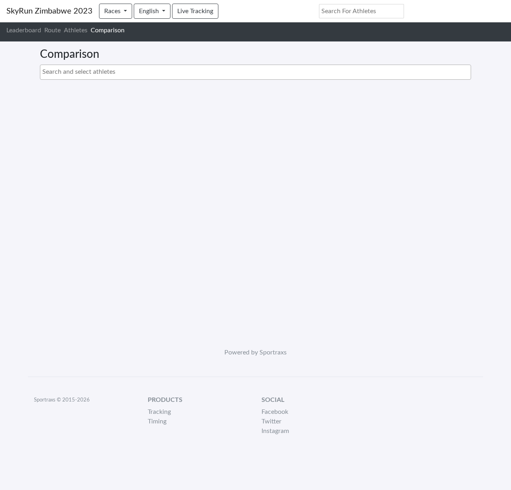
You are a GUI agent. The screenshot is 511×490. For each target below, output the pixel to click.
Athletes (75, 30)
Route (52, 30)
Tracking (159, 412)
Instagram (275, 431)
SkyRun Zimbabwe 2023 (49, 11)
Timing (157, 421)
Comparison (108, 30)
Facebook (274, 412)
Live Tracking (195, 11)
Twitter (271, 421)
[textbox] (257, 72)
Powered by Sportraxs (255, 352)
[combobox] (255, 72)
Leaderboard (23, 30)
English (149, 11)
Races (113, 11)
